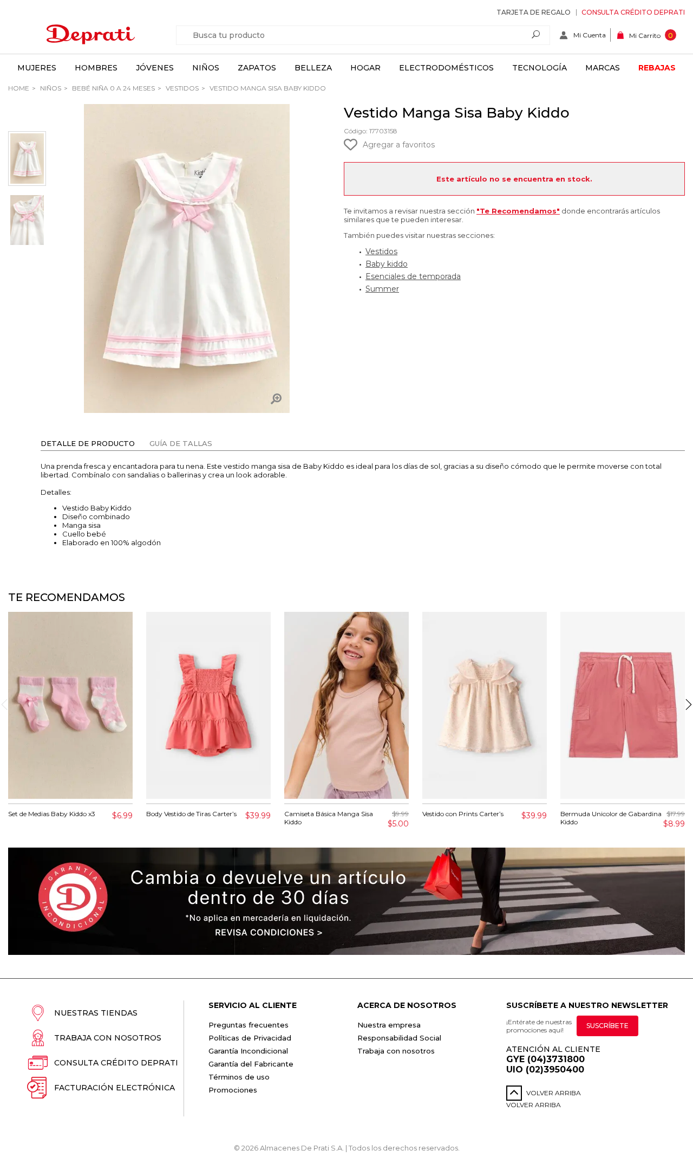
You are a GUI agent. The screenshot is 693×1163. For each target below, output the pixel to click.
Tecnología (539, 68)
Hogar (365, 68)
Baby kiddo (386, 264)
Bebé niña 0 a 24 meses (112, 88)
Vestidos (181, 88)
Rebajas (657, 68)
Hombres (96, 68)
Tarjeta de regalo (533, 12)
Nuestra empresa (389, 1024)
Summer (382, 289)
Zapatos (257, 68)
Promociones (232, 1090)
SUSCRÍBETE (607, 1026)
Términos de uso (239, 1076)
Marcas (602, 68)
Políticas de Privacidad (249, 1037)
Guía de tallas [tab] (180, 443)
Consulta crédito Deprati (633, 12)
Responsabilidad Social (399, 1037)
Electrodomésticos (446, 68)
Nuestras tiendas (96, 1013)
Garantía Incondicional (248, 1050)
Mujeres (36, 68)
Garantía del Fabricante (250, 1063)
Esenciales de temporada (413, 276)
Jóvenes (155, 68)
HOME (18, 88)
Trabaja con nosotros (107, 1038)
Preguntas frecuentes (248, 1024)
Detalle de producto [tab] (88, 443)
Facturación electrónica (114, 1088)
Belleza (313, 68)
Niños (205, 68)
